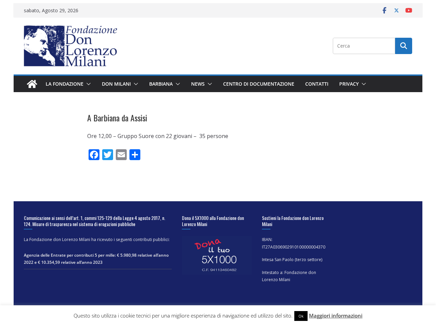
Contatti (316, 84)
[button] (87, 84)
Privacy (349, 84)
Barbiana (161, 84)
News (198, 84)
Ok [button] (300, 316)
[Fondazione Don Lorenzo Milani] (32, 84)
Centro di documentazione (258, 84)
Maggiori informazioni (335, 315)
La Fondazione (64, 84)
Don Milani (116, 84)
